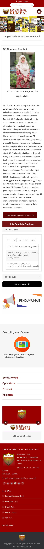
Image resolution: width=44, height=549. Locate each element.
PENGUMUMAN (20, 284)
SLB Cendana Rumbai (22, 436)
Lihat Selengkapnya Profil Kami (18, 215)
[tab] (22, 229)
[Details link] (25, 419)
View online (18, 419)
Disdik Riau (9, 507)
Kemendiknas (10, 512)
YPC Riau (8, 518)
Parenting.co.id (11, 501)
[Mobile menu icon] (39, 11)
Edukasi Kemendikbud (14, 496)
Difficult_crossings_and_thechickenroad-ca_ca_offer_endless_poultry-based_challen (23, 255)
